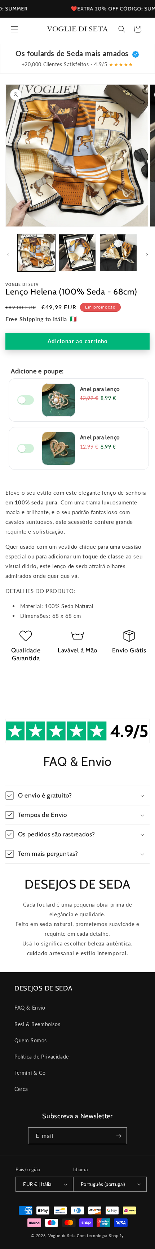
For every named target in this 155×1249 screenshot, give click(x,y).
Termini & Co (29, 1073)
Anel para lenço (100, 389)
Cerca (21, 1089)
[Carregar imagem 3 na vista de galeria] (118, 252)
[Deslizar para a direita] (147, 254)
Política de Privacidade (41, 1056)
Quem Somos (30, 1040)
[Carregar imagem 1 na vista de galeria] (36, 252)
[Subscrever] (119, 1135)
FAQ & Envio (29, 1008)
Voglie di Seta (62, 1235)
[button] (14, 29)
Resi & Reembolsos (37, 1024)
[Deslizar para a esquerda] (8, 254)
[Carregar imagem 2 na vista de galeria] (77, 252)
